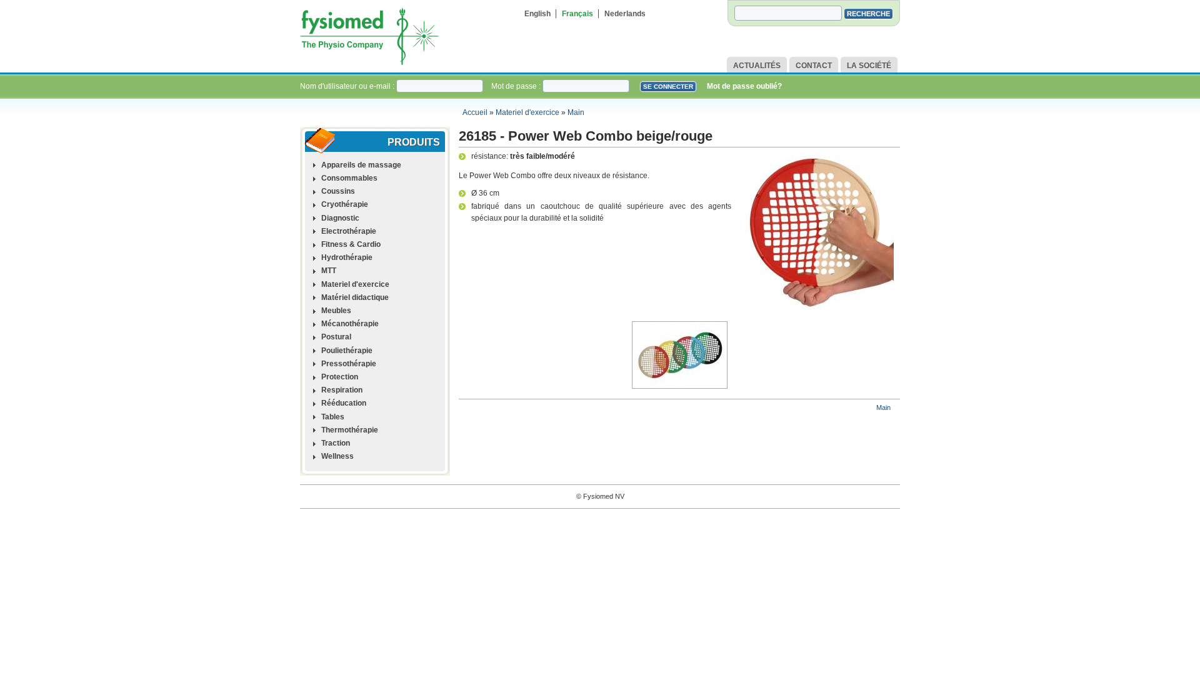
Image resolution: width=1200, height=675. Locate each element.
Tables (332, 416)
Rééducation (343, 403)
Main (576, 112)
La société (869, 65)
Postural (336, 336)
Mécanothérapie (350, 323)
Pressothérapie (348, 363)
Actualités (757, 65)
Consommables (349, 178)
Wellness (337, 456)
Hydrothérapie (346, 257)
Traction (335, 443)
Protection (339, 376)
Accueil (475, 112)
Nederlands (625, 13)
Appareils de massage (361, 165)
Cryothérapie (344, 204)
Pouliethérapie (346, 350)
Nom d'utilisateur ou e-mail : (348, 86)
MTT (328, 270)
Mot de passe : (516, 86)
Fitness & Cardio (351, 244)
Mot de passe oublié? (744, 86)
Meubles (336, 310)
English (537, 13)
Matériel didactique (355, 297)
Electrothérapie (348, 231)
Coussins (338, 191)
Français (577, 13)
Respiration (341, 390)
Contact (814, 65)
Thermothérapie (349, 430)
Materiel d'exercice (527, 112)
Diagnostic (340, 218)
